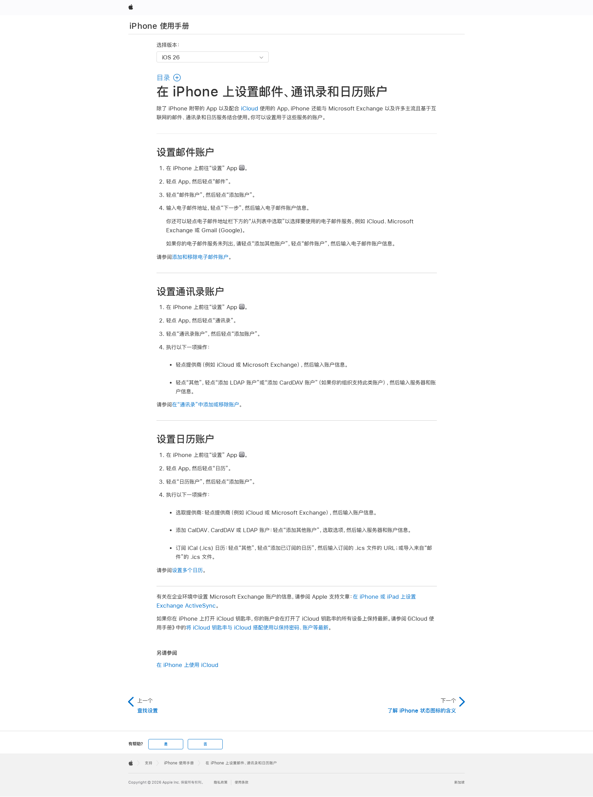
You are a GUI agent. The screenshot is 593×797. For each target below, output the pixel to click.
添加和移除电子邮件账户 (200, 257)
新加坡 (459, 782)
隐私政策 (221, 782)
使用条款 (241, 782)
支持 (148, 763)
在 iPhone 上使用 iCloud (187, 665)
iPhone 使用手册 (159, 26)
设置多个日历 (187, 570)
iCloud (249, 108)
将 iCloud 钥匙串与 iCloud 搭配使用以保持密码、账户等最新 (257, 627)
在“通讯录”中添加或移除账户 (205, 404)
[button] (169, 77)
